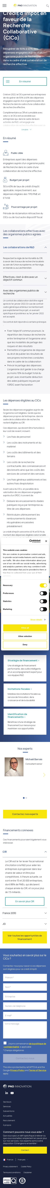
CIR (5, 851)
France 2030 (9, 913)
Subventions (8, 1111)
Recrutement (9, 1120)
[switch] (43, 593)
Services (7, 1106)
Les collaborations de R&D (18, 247)
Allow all (25, 628)
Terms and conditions (11, 1172)
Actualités (7, 1115)
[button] (47, 5)
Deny (25, 644)
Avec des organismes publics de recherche (21, 292)
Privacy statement (10, 1166)
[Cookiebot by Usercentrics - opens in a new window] (30, 541)
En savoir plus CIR (24, 901)
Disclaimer (28, 1172)
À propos (7, 1125)
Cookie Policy (26, 1166)
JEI (4, 924)
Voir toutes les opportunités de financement (25, 937)
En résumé (25, 81)
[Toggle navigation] (4, 5)
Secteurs (7, 1101)
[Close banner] (46, 541)
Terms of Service (37, 1070)
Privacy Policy (17, 1070)
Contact (25, 1150)
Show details (36, 620)
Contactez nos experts (25, 814)
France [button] (16, 1159)
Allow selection (25, 636)
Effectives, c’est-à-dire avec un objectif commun (20, 278)
